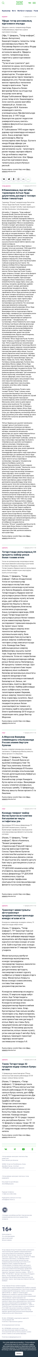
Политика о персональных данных (12, 1321)
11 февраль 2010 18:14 (29, 186)
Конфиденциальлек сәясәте (27, 1348)
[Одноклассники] (14, 179)
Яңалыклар (6, 11)
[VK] (6, 1149)
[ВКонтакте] (4, 179)
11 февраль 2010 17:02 (29, 905)
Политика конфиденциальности (11, 1337)
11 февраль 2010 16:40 (29, 1059)
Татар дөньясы (6, 186)
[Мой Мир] (23, 179)
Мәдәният (4, 16)
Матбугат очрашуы (24, 11)
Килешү (19, 1353)
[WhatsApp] (18, 179)
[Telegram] (9, 179)
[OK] (32, 1149)
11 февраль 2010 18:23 (29, 16)
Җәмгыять (5, 547)
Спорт (3, 732)
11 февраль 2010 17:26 (29, 732)
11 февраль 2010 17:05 (29, 808)
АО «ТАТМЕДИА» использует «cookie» (13, 1328)
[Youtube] (23, 1149)
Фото (14, 11)
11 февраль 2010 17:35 (29, 547)
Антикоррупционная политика (11, 1325)
